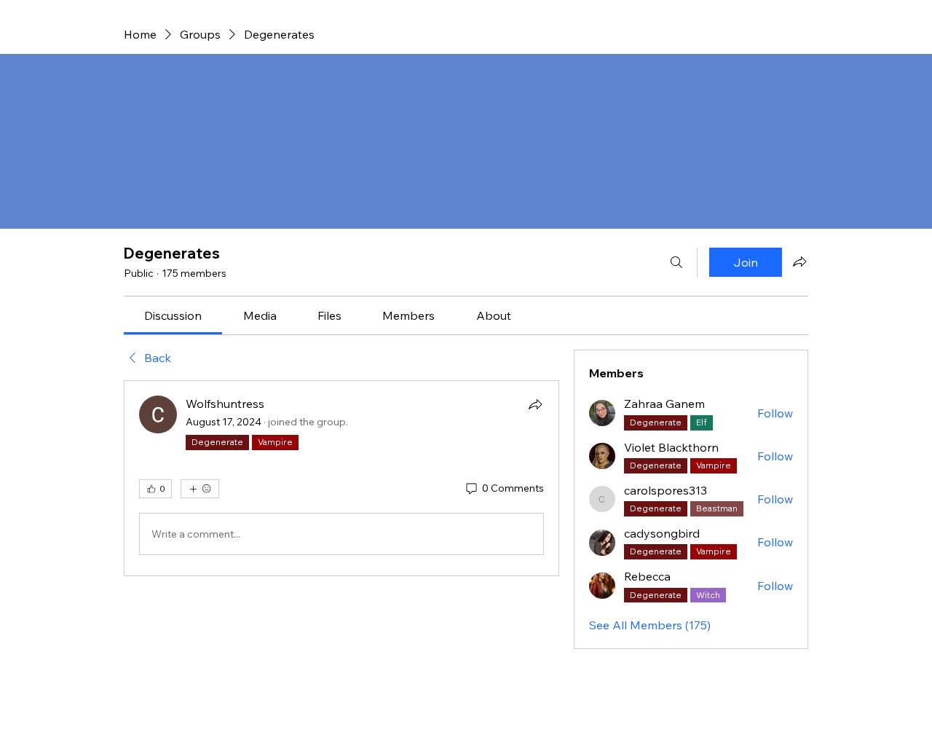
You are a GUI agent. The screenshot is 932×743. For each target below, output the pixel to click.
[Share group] (799, 261)
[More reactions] (200, 488)
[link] (173, 315)
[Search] (676, 262)
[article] (341, 478)
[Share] (535, 404)
